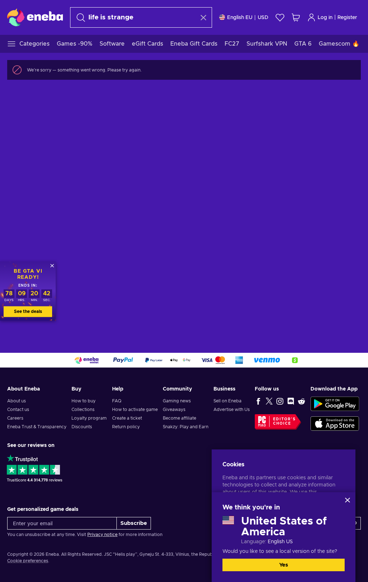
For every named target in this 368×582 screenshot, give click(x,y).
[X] (269, 401)
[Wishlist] (280, 17)
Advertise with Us (231, 409)
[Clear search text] (203, 17)
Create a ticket (127, 418)
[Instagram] (280, 401)
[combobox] (134, 17)
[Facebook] (258, 401)
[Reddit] (301, 401)
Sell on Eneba (227, 401)
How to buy (84, 401)
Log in (325, 17)
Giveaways (174, 409)
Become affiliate (179, 418)
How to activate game (135, 409)
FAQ (116, 401)
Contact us (18, 409)
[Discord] (290, 401)
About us (16, 401)
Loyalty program (89, 418)
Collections (83, 409)
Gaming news (177, 401)
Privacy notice (102, 534)
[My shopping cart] (296, 17)
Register (347, 17)
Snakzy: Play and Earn (185, 427)
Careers (15, 418)
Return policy (126, 427)
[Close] (347, 500)
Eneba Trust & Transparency (36, 427)
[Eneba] (35, 17)
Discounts (82, 427)
